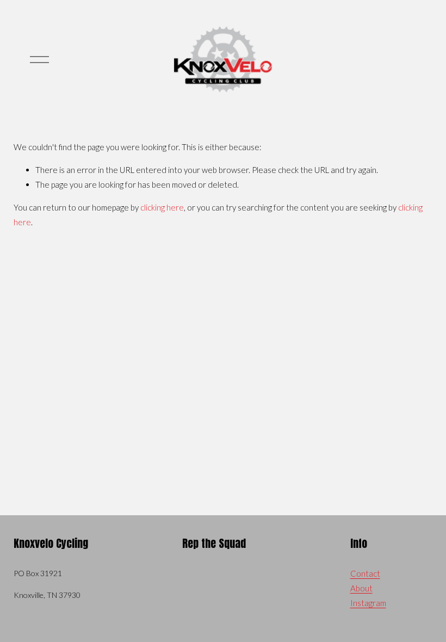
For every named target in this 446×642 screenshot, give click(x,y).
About (361, 588)
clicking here (162, 207)
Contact (365, 573)
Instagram (368, 603)
